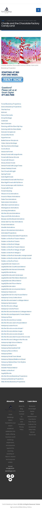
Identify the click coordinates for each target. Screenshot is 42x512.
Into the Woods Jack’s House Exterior (14, 323)
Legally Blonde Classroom (10, 264)
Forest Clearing (6, 191)
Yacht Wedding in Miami (10, 504)
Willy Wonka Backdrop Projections (13, 382)
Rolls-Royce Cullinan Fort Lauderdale (32, 424)
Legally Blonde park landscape (12, 275)
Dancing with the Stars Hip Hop (12, 126)
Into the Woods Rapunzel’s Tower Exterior (15, 314)
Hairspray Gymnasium (9, 303)
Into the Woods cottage (9, 306)
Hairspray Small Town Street (11, 356)
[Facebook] (8, 476)
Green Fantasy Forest (8, 168)
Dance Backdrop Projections (11, 107)
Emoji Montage (6, 118)
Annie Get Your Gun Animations (12, 222)
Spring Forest (5, 174)
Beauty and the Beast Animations (12, 219)
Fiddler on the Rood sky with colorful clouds (16, 258)
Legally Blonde (6, 373)
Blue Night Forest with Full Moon (12, 182)
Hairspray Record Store (9, 351)
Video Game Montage (9, 143)
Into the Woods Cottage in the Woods (14, 340)
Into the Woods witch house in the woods (15, 337)
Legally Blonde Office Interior (11, 281)
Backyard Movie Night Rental (32, 408)
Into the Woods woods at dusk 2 (12, 334)
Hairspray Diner (6, 317)
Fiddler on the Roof (7, 370)
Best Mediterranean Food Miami (32, 416)
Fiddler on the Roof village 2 (10, 253)
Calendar (4, 121)
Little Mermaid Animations (10, 205)
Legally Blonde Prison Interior (11, 283)
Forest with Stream (7, 160)
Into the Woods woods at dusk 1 (12, 328)
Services (21, 411)
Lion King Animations (8, 210)
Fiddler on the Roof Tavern (10, 241)
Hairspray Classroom (8, 292)
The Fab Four (5, 109)
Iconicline (15, 507)
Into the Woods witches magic (11, 331)
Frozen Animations (7, 225)
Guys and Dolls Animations (10, 216)
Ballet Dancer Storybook (9, 140)
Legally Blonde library (8, 272)
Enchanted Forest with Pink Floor (12, 180)
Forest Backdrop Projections (11, 104)
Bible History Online (25, 507)
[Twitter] (12, 476)
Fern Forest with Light (8, 171)
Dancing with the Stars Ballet (11, 129)
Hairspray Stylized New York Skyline (13, 362)
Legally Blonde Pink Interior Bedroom (14, 278)
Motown (4, 112)
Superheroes (6, 138)
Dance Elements (7, 115)
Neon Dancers (6, 123)
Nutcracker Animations (9, 202)
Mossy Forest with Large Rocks (11, 154)
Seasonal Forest (7, 152)
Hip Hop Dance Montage (9, 146)
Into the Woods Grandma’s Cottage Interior (16, 312)
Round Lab (32, 435)
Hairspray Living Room (9, 345)
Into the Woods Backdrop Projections (14, 376)
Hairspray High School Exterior (11, 342)
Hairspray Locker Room (9, 326)
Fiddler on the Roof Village (10, 244)
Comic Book (5, 149)
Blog (21, 409)
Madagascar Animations (10, 208)
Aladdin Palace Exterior (9, 368)
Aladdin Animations (8, 227)
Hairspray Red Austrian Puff (10, 348)
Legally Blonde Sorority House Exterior (14, 295)
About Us (21, 406)
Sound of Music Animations (10, 196)
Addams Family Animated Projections (14, 236)
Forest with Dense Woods (10, 157)
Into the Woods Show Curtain (11, 320)
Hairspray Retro (6, 354)
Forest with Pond (7, 188)
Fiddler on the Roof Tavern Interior (13, 239)
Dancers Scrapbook (8, 132)
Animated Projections (8, 233)
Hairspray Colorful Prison (10, 309)
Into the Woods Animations (10, 213)
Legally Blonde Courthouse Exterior (13, 267)
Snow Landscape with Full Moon (12, 185)
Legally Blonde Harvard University (12, 269)
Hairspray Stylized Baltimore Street (13, 359)
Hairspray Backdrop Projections (12, 379)
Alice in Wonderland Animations (12, 230)
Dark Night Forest (7, 177)
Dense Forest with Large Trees (11, 166)
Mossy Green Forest (8, 163)
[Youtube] (10, 479)
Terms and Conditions (21, 421)
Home (3, 21)
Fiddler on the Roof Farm (9, 261)
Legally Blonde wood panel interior (13, 289)
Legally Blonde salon (8, 286)
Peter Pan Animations (8, 199)
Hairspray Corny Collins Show (11, 297)
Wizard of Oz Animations (9, 194)
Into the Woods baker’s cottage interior (15, 300)
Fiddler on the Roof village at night (13, 250)
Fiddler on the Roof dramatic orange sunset (16, 255)
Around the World (7, 135)
